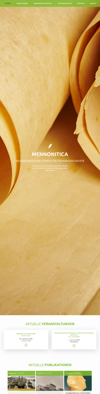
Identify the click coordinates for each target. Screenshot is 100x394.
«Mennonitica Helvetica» (42, 3)
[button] (95, 389)
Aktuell (8, 3)
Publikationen (22, 3)
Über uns (80, 3)
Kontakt (93, 3)
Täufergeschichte (65, 3)
